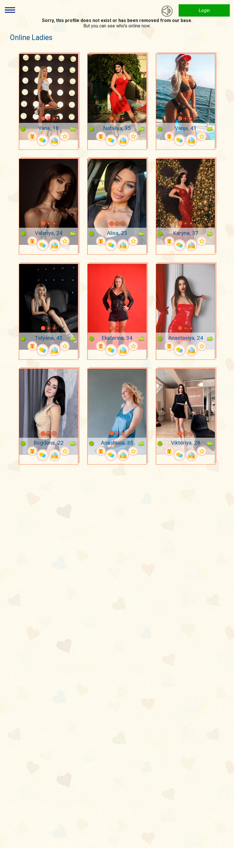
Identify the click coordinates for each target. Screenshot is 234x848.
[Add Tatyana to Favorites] (64, 346)
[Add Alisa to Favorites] (133, 241)
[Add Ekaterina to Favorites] (133, 346)
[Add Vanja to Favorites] (201, 136)
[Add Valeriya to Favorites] (64, 241)
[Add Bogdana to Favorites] (64, 451)
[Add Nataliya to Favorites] (133, 136)
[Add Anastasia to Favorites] (133, 451)
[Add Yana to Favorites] (64, 136)
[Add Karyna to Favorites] (201, 241)
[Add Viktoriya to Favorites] (201, 451)
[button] (35, 118)
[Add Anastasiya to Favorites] (201, 346)
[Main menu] (10, 10)
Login (204, 10)
